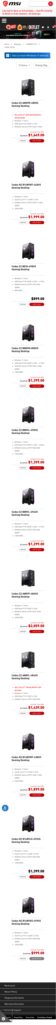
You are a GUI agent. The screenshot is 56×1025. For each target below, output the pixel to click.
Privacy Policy (18, 1017)
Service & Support (12, 1010)
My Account (9, 985)
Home (6, 44)
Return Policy (10, 991)
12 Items (23, 65)
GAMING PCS (31, 44)
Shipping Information (14, 997)
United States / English (44, 1017)
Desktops (17, 44)
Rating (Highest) (43, 65)
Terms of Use (30, 1017)
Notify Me (37, 958)
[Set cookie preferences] (6, 1016)
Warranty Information (14, 1003)
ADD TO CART (37, 141)
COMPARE (23, 141)
